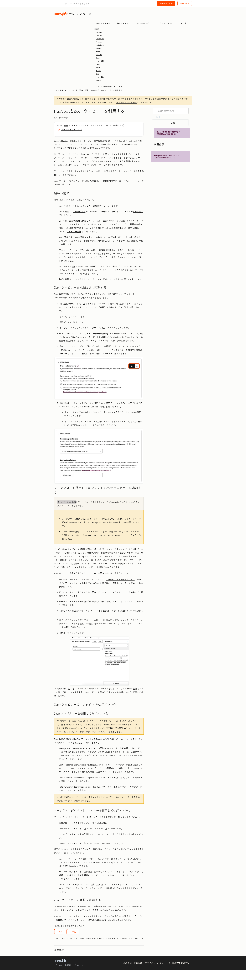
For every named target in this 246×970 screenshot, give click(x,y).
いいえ (73, 931)
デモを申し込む (166, 3)
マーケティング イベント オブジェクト (74, 909)
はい (60, 931)
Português (100, 38)
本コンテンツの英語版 (126, 102)
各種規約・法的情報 (132, 962)
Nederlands (100, 45)
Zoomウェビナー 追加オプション (92, 205)
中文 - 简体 (100, 77)
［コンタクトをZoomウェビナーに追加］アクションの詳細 (95, 692)
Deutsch (99, 35)
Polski (98, 51)
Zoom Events (79, 211)
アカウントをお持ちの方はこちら (108, 86)
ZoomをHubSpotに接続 (64, 140)
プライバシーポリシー (155, 962)
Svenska (99, 54)
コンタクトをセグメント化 (107, 816)
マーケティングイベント (97, 340)
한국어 (98, 71)
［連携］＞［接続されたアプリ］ (113, 307)
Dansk (98, 64)
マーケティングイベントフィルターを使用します (98, 731)
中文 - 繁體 (100, 61)
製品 (66, 125)
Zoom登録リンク (82, 237)
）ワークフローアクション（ (91, 549)
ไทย (97, 74)
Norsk (98, 67)
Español (99, 32)
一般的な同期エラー (110, 180)
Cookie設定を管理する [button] (178, 962)
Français (99, 42)
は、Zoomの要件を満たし (76, 220)
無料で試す (184, 3)
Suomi (98, 58)
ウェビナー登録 (74, 231)
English (98, 80)
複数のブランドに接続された (100, 552)
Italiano (98, 48)
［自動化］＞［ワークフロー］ (120, 579)
